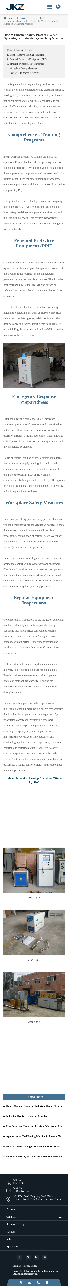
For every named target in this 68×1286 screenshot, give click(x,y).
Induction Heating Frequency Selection (27, 1116)
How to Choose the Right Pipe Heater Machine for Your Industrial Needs (35, 1146)
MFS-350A (34, 1022)
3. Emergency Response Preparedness (25, 64)
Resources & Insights (26, 18)
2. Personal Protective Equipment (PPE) (27, 59)
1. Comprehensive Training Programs (25, 54)
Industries (11, 1239)
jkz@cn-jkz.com (21, 1191)
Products (10, 1209)
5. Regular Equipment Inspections (23, 73)
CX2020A (34, 960)
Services (10, 1231)
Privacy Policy (30, 1266)
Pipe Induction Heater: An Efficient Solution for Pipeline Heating (35, 1126)
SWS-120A (34, 897)
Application (12, 1246)
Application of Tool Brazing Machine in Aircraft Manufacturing (35, 1136)
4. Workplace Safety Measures (22, 68)
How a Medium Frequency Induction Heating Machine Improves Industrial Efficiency (35, 1106)
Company (11, 1216)
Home (10, 18)
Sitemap (17, 1266)
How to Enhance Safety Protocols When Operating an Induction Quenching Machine (31, 22)
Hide (29, 50)
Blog (42, 18)
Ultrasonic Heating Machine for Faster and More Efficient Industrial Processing (35, 1156)
